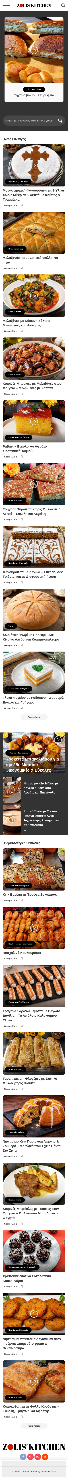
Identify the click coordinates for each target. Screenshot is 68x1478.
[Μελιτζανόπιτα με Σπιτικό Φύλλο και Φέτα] (34, 233)
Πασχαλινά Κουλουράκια (22, 953)
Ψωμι (11, 626)
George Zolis (10, 205)
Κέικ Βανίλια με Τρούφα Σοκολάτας (30, 894)
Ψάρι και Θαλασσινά (18, 753)
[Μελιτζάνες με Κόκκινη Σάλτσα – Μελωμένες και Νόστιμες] (34, 295)
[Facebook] (23, 1457)
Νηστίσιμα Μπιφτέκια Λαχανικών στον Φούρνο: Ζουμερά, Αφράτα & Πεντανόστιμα (32, 1343)
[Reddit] (45, 1457)
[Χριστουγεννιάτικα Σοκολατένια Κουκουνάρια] (34, 1251)
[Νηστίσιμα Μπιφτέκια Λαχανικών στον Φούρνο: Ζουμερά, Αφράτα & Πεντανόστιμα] (34, 1314)
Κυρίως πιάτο (41, 89)
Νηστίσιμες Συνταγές (18, 181)
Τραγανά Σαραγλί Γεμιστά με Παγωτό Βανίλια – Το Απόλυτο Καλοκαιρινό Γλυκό (31, 1015)
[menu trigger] (7, 5)
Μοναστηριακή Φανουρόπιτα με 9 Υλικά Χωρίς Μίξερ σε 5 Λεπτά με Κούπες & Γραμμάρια (33, 195)
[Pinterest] (30, 1457)
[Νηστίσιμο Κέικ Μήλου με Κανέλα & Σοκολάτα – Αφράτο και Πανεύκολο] (12, 790)
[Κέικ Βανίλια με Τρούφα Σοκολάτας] (34, 869)
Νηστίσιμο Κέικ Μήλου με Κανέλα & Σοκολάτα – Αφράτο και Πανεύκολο (41, 788)
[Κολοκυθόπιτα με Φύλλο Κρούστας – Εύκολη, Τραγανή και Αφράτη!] (34, 1381)
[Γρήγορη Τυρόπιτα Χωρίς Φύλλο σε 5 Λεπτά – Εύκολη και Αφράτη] (34, 484)
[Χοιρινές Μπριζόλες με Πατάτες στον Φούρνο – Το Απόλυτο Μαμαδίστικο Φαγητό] (34, 1184)
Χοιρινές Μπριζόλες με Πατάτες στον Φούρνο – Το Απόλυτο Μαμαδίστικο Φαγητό (31, 1213)
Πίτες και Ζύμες (16, 249)
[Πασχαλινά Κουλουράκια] (34, 928)
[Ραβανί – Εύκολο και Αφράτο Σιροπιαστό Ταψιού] (34, 421)
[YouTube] (37, 1457)
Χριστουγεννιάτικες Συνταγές (22, 1267)
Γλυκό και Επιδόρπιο (19, 437)
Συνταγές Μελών (16, 1132)
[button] (26, 115)
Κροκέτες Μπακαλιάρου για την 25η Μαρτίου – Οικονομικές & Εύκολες (32, 764)
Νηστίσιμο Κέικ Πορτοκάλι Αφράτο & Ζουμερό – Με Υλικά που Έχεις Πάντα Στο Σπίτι (32, 1146)
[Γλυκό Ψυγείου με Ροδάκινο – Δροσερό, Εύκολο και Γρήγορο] (34, 673)
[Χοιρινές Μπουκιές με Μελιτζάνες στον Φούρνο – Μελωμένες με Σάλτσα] (34, 358)
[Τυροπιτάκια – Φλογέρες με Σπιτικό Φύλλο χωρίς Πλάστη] (34, 1053)
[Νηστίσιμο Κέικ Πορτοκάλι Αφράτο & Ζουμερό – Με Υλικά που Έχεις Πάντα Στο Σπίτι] (34, 1116)
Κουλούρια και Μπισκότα (20, 944)
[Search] (63, 5)
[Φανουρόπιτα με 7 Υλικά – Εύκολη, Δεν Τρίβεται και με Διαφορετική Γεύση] (34, 547)
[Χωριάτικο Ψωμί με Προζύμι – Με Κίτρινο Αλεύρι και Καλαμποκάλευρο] (34, 610)
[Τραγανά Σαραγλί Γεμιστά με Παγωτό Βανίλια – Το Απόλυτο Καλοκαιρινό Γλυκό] (34, 986)
